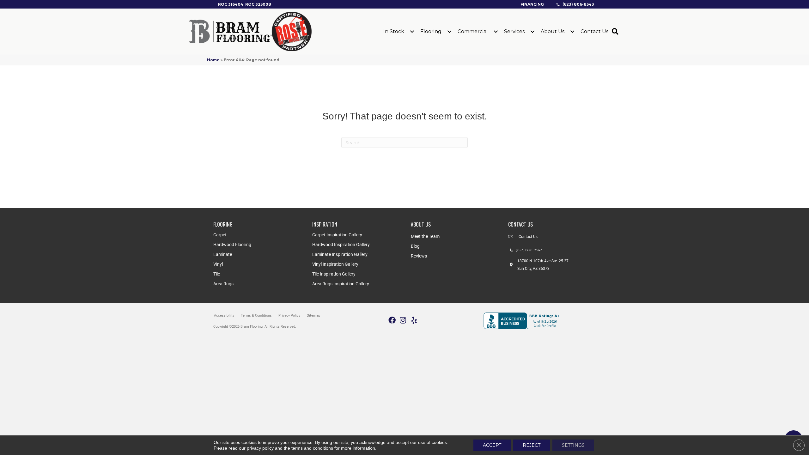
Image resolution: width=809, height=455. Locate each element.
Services (514, 31)
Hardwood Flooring (232, 244)
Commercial (473, 31)
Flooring (430, 31)
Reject (531, 445)
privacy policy (260, 448)
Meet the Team (425, 236)
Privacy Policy (289, 315)
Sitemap (313, 315)
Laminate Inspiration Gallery (340, 254)
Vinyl (218, 264)
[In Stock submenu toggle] (412, 31)
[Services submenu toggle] (532, 31)
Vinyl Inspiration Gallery (335, 264)
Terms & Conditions (256, 315)
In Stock (393, 31)
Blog (415, 246)
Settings (573, 445)
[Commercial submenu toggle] (496, 31)
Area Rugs (223, 283)
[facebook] (392, 321)
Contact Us (594, 31)
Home (213, 60)
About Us (552, 31)
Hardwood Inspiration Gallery (341, 244)
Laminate (222, 254)
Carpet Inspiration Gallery (337, 234)
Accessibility (224, 315)
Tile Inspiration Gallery (334, 273)
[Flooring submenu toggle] (449, 31)
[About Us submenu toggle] (572, 31)
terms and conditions (312, 448)
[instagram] (403, 321)
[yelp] (414, 321)
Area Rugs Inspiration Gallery (340, 283)
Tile (216, 273)
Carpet (220, 234)
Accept (492, 445)
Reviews (419, 255)
